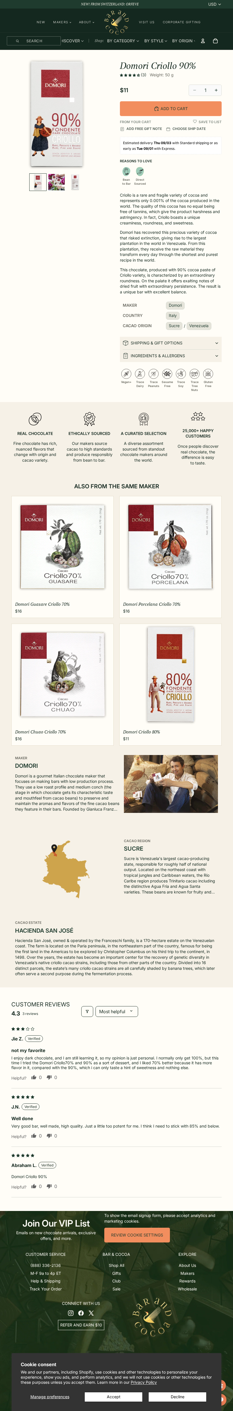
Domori (175, 305)
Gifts (116, 1273)
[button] (130, 75)
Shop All (116, 1265)
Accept (113, 1396)
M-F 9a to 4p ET (45, 1273)
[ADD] (104, 590)
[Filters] (87, 1011)
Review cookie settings (137, 1235)
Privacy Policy (144, 1382)
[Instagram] (70, 1313)
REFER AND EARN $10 (81, 1324)
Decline (177, 1396)
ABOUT (85, 22)
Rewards (187, 1280)
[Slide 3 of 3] (75, 182)
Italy (173, 315)
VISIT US (147, 22)
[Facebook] (81, 1313)
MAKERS (60, 22)
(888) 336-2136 (45, 1265)
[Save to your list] (195, 121)
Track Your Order (46, 1288)
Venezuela (199, 325)
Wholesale (187, 1288)
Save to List (210, 122)
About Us (187, 1265)
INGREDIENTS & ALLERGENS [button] (158, 355)
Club (116, 1280)
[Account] (203, 41)
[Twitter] (91, 1313)
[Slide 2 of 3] (56, 182)
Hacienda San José (44, 930)
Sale (116, 1288)
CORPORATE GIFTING (182, 22)
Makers (187, 1273)
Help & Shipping (46, 1280)
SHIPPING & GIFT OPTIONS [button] (156, 342)
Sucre (174, 325)
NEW (41, 22)
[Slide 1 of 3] (38, 182)
